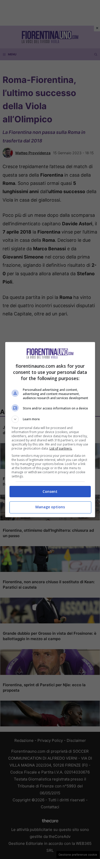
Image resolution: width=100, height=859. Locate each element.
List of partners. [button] (60, 448)
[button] (50, 419)
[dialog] (50, 429)
